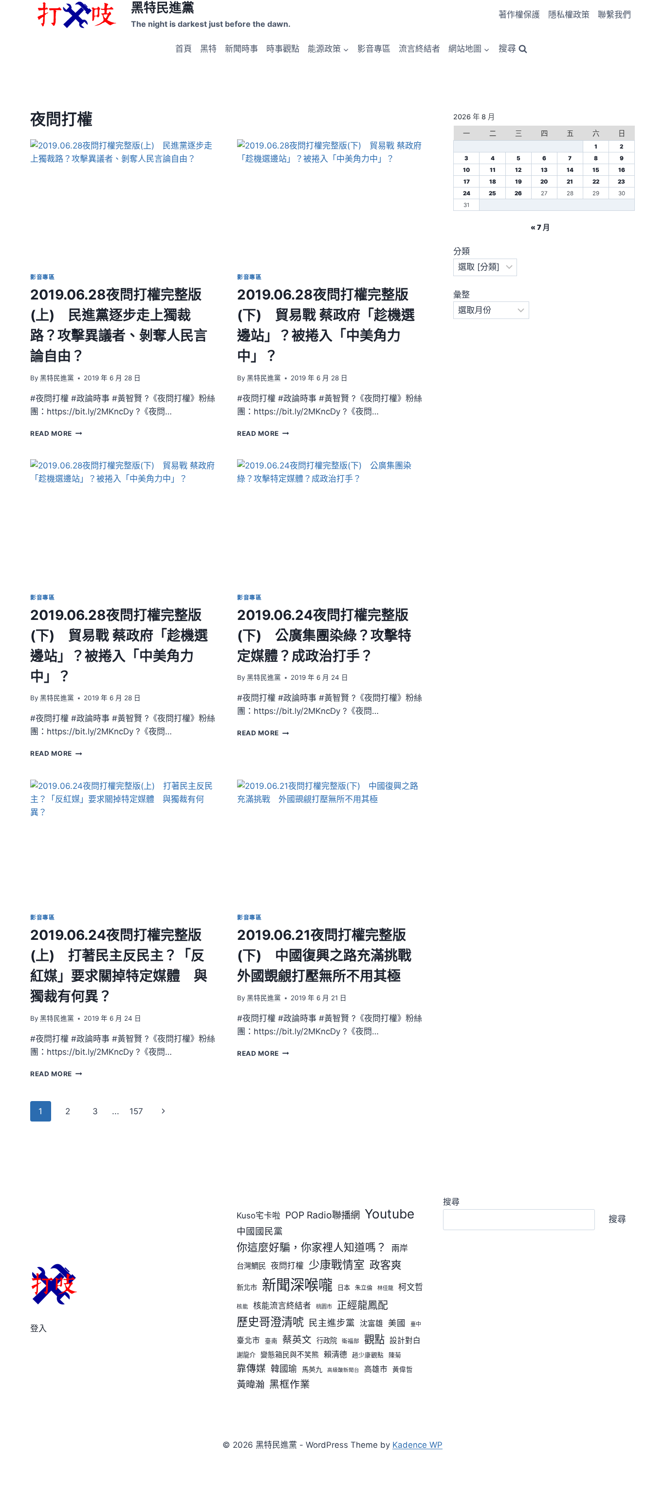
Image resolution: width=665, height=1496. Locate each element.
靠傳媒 (251, 1368)
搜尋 (451, 1202)
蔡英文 (297, 1340)
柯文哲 (410, 1287)
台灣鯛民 (251, 1266)
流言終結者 (419, 49)
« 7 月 (540, 227)
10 (466, 170)
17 (466, 181)
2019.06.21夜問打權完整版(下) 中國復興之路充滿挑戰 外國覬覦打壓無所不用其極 (331, 955)
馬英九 (312, 1369)
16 (621, 170)
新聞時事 (241, 49)
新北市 (247, 1287)
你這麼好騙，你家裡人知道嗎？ (312, 1247)
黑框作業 (289, 1384)
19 (518, 181)
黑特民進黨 (57, 378)
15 (595, 170)
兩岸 (399, 1248)
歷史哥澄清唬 (270, 1322)
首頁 (183, 49)
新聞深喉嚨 (297, 1284)
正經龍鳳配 (362, 1305)
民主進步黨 (332, 1322)
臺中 (415, 1324)
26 (518, 193)
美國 (397, 1323)
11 (493, 170)
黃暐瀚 (250, 1384)
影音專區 (373, 49)
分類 (461, 251)
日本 (343, 1287)
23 (621, 181)
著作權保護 (519, 14)
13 (544, 170)
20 (544, 181)
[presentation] (124, 201)
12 (518, 170)
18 (492, 181)
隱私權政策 (569, 14)
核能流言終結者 (282, 1305)
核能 (242, 1306)
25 (492, 193)
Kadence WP (417, 1445)
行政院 (326, 1340)
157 (136, 1111)
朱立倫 (363, 1287)
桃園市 (324, 1306)
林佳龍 (385, 1288)
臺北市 (248, 1340)
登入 (38, 1328)
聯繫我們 (614, 14)
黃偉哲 (402, 1369)
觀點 (374, 1339)
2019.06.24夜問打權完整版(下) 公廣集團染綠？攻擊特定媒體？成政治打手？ (324, 635)
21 (570, 181)
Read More (56, 433)
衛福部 (350, 1341)
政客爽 (385, 1264)
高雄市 (376, 1369)
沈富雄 (371, 1323)
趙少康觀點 (368, 1355)
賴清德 (335, 1354)
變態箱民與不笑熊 (289, 1354)
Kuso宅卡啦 (258, 1215)
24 (466, 193)
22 (595, 181)
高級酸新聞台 (343, 1370)
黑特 (208, 49)
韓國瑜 (284, 1369)
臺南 (271, 1341)
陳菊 (394, 1355)
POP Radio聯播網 (322, 1215)
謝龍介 (246, 1355)
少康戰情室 (337, 1265)
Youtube (389, 1213)
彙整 (461, 294)
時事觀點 (282, 49)
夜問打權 (287, 1266)
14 (570, 170)
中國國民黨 (260, 1231)
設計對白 (405, 1340)
